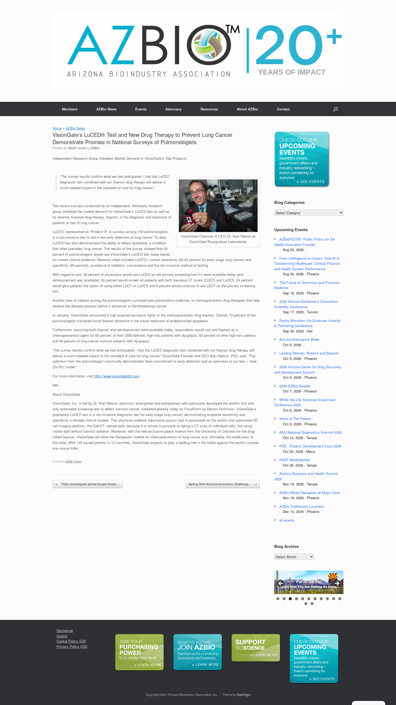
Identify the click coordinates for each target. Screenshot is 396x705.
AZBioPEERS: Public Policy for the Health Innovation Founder (304, 242)
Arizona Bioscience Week (299, 339)
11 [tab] (339, 598)
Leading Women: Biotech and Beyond (308, 353)
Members (69, 109)
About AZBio (247, 109)
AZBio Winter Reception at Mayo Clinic (309, 492)
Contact (283, 109)
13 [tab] (312, 603)
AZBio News (106, 109)
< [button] (281, 584)
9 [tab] (327, 598)
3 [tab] (290, 598)
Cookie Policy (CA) (71, 641)
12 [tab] (305, 603)
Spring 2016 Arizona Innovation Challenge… (223, 484)
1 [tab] (277, 598)
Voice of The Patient (295, 418)
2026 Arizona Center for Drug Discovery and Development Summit (307, 369)
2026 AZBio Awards (294, 385)
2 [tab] (284, 598)
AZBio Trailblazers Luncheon (301, 506)
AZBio (95, 147)
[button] (335, 109)
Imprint (62, 635)
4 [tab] (296, 598)
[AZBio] (198, 51)
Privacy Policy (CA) (72, 646)
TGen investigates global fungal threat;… (87, 484)
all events (286, 520)
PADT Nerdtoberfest (294, 459)
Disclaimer (65, 630)
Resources (209, 109)
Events (141, 109)
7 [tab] (315, 598)
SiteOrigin (244, 694)
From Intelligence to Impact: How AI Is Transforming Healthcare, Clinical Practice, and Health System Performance (307, 263)
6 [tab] (308, 598)
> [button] (337, 584)
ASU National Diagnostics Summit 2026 (310, 432)
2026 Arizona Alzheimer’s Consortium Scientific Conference (306, 304)
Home (57, 128)
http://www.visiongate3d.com (116, 375)
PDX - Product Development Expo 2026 (310, 446)
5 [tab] (302, 598)
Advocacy (173, 109)
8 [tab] (321, 598)
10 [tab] (333, 598)
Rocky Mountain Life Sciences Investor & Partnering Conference (307, 323)
